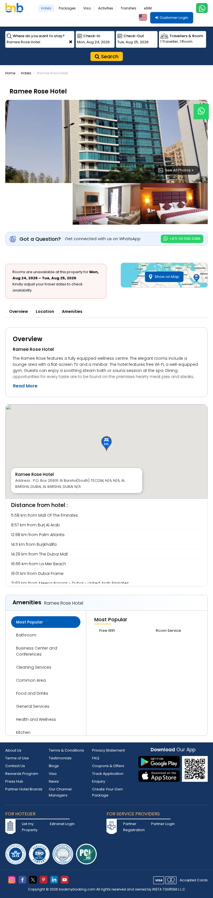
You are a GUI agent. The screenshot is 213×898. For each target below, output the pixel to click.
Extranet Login (62, 823)
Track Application (107, 773)
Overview (18, 311)
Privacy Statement (108, 750)
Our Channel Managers (60, 792)
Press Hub (14, 781)
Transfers (128, 8)
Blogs (54, 765)
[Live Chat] (201, 108)
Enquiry (98, 781)
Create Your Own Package (107, 792)
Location (45, 311)
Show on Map (167, 276)
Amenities (72, 311)
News (54, 781)
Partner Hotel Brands (23, 789)
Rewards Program (21, 773)
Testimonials (60, 758)
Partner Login (163, 823)
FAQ (95, 758)
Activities (105, 8)
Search (109, 56)
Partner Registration (134, 827)
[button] (106, 443)
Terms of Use (17, 758)
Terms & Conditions (66, 750)
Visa (87, 8)
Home (10, 73)
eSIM (148, 8)
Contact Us (15, 765)
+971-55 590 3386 (184, 238)
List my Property (29, 827)
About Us (13, 750)
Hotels (46, 8)
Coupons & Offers (108, 765)
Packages (67, 8)
